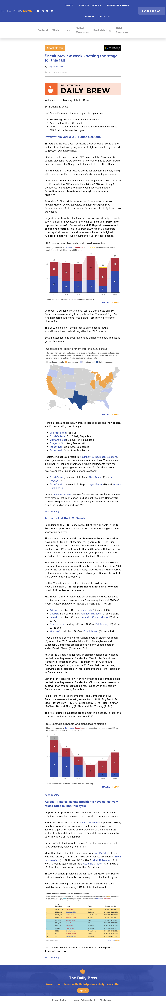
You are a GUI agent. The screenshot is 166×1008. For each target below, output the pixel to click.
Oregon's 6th (57, 443)
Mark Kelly (86, 610)
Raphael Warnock (91, 613)
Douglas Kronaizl (55, 66)
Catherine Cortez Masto (94, 617)
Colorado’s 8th (58, 432)
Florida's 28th (57, 436)
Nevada (54, 617)
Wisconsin (55, 631)
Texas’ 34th (56, 484)
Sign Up (83, 990)
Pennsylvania (57, 624)
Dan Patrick (100, 853)
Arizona (54, 610)
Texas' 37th (56, 446)
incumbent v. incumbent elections (98, 456)
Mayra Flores (94, 484)
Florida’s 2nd (57, 477)
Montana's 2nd (58, 439)
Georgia (54, 613)
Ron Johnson (90, 631)
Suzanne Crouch (92, 863)
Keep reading (52, 511)
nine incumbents (63, 494)
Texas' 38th (56, 450)
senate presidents (89, 822)
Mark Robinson (101, 860)
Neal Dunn (95, 477)
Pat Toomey (102, 624)
